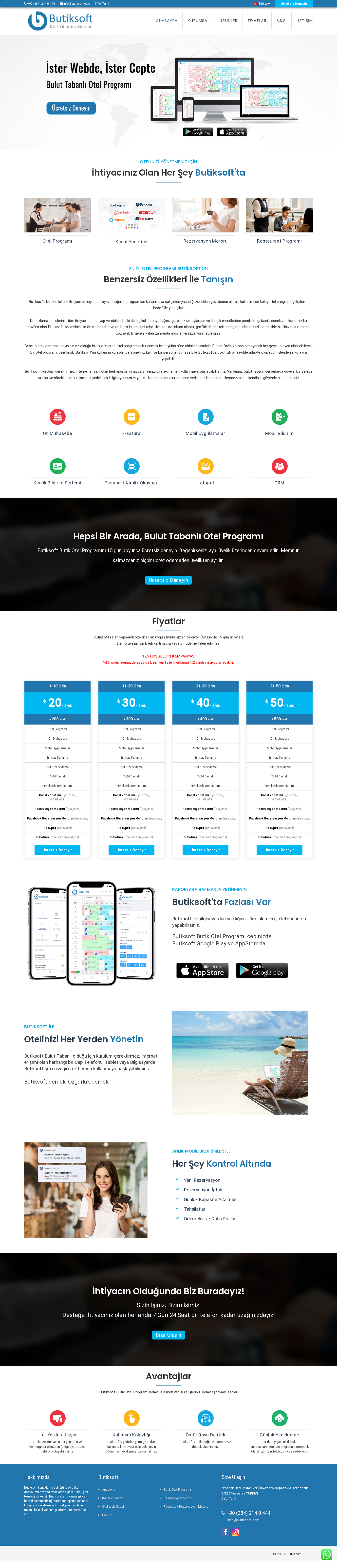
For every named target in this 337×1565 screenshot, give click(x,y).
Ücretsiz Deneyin (294, 3)
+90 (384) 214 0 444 (40, 3)
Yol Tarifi (102, 3)
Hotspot (205, 482)
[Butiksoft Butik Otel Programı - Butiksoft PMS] (60, 21)
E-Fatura (131, 433)
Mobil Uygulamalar (205, 433)
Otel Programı (57, 241)
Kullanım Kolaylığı (131, 1434)
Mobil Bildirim (279, 433)
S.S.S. (281, 20)
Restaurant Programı (279, 241)
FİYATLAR (257, 20)
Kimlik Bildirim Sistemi (57, 482)
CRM (279, 482)
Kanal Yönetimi (131, 241)
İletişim (107, 1515)
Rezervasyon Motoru (206, 241)
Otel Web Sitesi (113, 1506)
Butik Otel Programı (177, 1489)
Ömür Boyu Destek (205, 1434)
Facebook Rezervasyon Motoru (186, 1506)
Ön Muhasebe (57, 433)
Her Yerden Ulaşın (57, 1434)
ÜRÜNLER (228, 20)
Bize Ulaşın (168, 1335)
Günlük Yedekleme (279, 1434)
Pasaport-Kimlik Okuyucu (132, 482)
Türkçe (262, 3)
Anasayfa (108, 1489)
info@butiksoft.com (76, 3)
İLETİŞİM (305, 20)
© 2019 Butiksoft (287, 1554)
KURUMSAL (198, 20)
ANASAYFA (166, 20)
